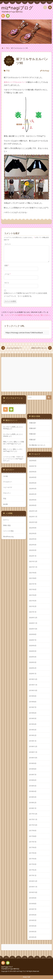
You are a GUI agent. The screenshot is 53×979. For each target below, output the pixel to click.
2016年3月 (32, 932)
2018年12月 (33, 746)
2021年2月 (32, 606)
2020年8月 (32, 634)
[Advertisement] (26, 374)
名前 (6, 265)
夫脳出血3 (32, 428)
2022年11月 (33, 516)
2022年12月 (33, 511)
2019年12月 (33, 679)
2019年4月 (32, 724)
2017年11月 (33, 819)
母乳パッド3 (7, 442)
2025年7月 (32, 466)
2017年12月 (33, 814)
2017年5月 (32, 853)
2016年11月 (33, 887)
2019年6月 (32, 713)
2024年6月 (32, 483)
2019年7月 (32, 707)
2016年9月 (32, 898)
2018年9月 (32, 763)
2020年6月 (32, 646)
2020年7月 (32, 640)
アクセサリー (7, 482)
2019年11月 (33, 685)
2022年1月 (32, 556)
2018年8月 (32, 769)
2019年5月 (32, 718)
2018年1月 (32, 808)
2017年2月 (32, 870)
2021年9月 (32, 573)
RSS (3, 16)
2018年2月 (32, 803)
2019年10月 (33, 690)
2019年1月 (32, 741)
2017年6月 (32, 847)
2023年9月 (32, 500)
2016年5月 (32, 920)
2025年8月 (32, 461)
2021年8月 (32, 578)
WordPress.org (8, 536)
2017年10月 (33, 825)
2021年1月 (32, 612)
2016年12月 (33, 881)
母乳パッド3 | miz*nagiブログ (12, 450)
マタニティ (7, 493)
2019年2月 (32, 735)
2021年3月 (32, 601)
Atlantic (5, 436)
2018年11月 (33, 752)
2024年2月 (32, 494)
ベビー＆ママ (7, 487)
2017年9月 (32, 830)
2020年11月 (33, 623)
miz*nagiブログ (7, 967)
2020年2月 (32, 668)
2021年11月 (33, 567)
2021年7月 (32, 584)
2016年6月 (32, 915)
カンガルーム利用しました (12, 427)
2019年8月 (32, 702)
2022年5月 (32, 539)
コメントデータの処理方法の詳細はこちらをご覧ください (27, 315)
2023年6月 (32, 505)
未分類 (5, 504)
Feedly (8, 16)
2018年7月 (32, 775)
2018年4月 (32, 791)
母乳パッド (7, 449)
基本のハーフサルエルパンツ (15, 82)
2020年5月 (32, 651)
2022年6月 (32, 533)
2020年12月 (33, 618)
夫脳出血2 (32, 434)
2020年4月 (32, 657)
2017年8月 (32, 836)
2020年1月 (32, 673)
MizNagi (45, 70)
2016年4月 (32, 926)
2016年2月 (32, 937)
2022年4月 (32, 545)
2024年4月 (32, 489)
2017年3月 (32, 864)
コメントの (8, 531)
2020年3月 (32, 662)
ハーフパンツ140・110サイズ (13, 457)
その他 (5, 476)
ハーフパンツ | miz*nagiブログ (13, 460)
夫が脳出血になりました (37, 445)
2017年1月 (32, 875)
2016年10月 (33, 892)
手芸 (8, 70)
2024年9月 (32, 477)
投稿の (7, 525)
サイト (6, 283)
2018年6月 (32, 780)
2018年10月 (33, 758)
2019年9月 (32, 696)
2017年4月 (32, 859)
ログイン (6, 520)
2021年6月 (32, 589)
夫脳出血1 (32, 439)
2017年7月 (32, 842)
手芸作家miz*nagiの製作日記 (10, 969)
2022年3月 (32, 550)
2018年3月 (32, 797)
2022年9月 (32, 528)
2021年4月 (32, 595)
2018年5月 (32, 786)
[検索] (45, 7)
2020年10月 (33, 629)
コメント (7, 244)
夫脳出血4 (32, 423)
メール (7, 274)
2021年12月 (33, 561)
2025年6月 (32, 472)
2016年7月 (32, 909)
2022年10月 (33, 522)
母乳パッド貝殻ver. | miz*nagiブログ (13, 442)
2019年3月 (32, 730)
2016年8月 (32, 904)
